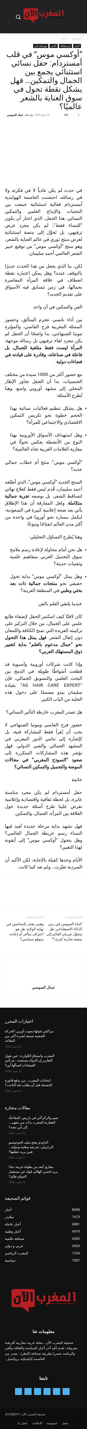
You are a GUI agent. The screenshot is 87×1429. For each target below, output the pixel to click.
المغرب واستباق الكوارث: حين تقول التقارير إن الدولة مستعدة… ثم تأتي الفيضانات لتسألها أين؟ (29, 1060)
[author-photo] (43, 980)
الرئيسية (77, 38)
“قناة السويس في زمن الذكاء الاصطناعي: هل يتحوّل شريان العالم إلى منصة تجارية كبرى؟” (64, 931)
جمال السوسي (15, 115)
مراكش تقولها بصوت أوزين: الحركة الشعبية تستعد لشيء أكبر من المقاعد (29, 1035)
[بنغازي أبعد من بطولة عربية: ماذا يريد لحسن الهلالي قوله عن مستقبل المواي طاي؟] (70, 1173)
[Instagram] (47, 1391)
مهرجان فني (41, 46)
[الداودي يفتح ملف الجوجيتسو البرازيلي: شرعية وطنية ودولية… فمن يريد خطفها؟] (70, 1148)
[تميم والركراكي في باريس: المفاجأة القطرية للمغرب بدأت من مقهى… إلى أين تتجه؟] (70, 1124)
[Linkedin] (37, 1391)
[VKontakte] (18, 1391)
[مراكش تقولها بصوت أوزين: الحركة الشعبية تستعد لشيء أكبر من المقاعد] (70, 1037)
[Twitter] (66, 126)
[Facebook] (77, 126)
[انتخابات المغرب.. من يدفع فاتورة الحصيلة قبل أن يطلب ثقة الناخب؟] (70, 1086)
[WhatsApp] (44, 126)
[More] (33, 126)
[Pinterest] (55, 126)
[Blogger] (66, 1391)
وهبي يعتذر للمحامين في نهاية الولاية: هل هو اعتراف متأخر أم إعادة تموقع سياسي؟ (25, 931)
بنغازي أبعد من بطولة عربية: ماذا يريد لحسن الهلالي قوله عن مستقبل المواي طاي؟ (33, 1171)
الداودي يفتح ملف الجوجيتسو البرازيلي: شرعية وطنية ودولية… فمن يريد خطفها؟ (31, 1147)
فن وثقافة (65, 46)
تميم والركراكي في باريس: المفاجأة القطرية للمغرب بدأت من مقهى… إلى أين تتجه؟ (33, 1122)
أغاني (53, 46)
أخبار (64, 38)
